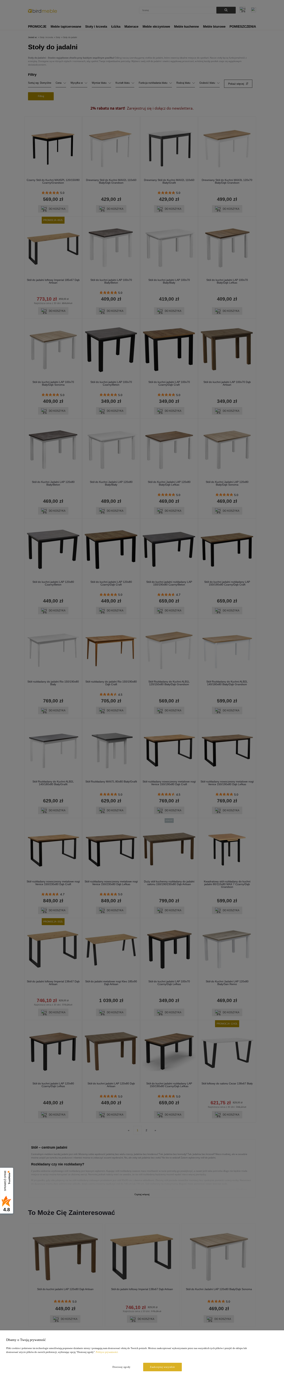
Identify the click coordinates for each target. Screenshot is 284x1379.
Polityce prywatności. (107, 1352)
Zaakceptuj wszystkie (162, 1366)
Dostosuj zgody (121, 1366)
